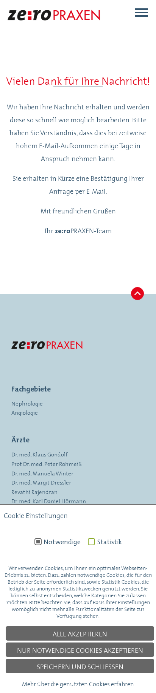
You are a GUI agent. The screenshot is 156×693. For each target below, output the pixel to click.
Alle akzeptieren (80, 633)
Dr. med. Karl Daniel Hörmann (48, 501)
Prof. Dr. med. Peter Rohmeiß (46, 463)
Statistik (109, 542)
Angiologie (24, 412)
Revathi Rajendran (34, 492)
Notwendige (62, 542)
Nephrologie (27, 403)
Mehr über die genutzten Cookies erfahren (78, 683)
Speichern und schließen (80, 666)
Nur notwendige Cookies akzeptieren (80, 650)
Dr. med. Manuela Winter (42, 473)
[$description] (54, 27)
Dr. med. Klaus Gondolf (39, 454)
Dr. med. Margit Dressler (41, 482)
